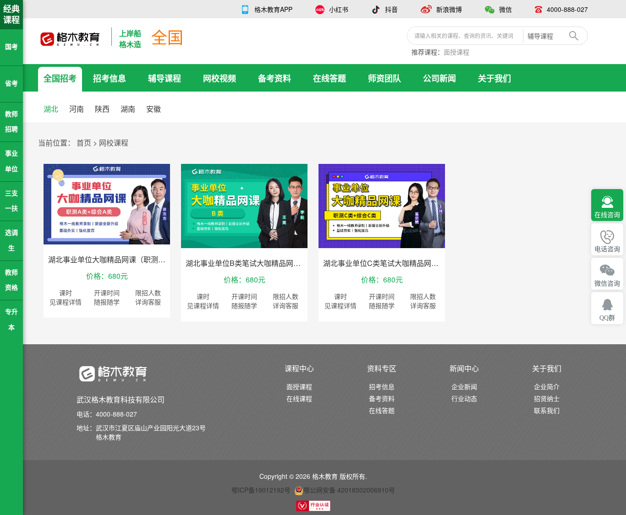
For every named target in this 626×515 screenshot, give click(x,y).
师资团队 (384, 78)
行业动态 (464, 398)
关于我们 (494, 78)
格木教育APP (273, 9)
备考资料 (274, 78)
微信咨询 (607, 283)
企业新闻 (464, 386)
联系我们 (547, 410)
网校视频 (219, 78)
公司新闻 (439, 78)
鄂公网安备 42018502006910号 (349, 489)
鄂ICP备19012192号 (261, 489)
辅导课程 (164, 78)
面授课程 (456, 51)
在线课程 (299, 398)
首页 (84, 142)
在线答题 (329, 78)
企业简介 (547, 386)
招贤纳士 (547, 398)
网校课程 (113, 142)
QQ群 (607, 317)
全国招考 (60, 78)
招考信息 (109, 78)
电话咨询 (607, 249)
